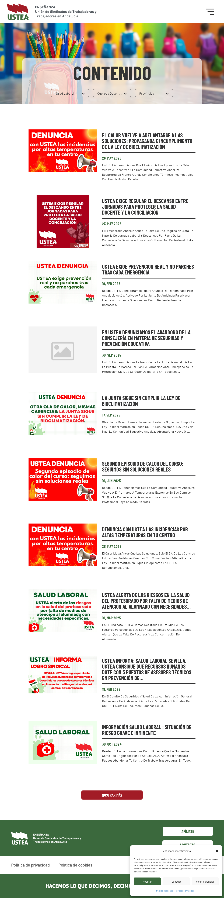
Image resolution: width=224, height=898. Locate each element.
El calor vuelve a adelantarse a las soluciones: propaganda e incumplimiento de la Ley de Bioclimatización (147, 141)
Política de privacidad (184, 890)
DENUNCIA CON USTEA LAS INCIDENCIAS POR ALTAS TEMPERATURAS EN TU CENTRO (145, 532)
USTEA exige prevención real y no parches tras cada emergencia (148, 269)
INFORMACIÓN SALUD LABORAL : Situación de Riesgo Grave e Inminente (146, 730)
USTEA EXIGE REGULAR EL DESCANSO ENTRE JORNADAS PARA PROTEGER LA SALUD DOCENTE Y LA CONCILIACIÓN (145, 206)
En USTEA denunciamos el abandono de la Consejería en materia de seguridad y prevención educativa (146, 338)
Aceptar (147, 881)
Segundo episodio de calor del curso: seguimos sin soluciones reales (142, 466)
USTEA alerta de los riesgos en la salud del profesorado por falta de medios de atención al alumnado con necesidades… (146, 600)
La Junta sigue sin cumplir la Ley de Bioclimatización (141, 400)
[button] (217, 851)
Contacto (187, 844)
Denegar (176, 881)
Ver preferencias (205, 881)
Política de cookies (164, 890)
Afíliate (187, 831)
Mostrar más (112, 795)
